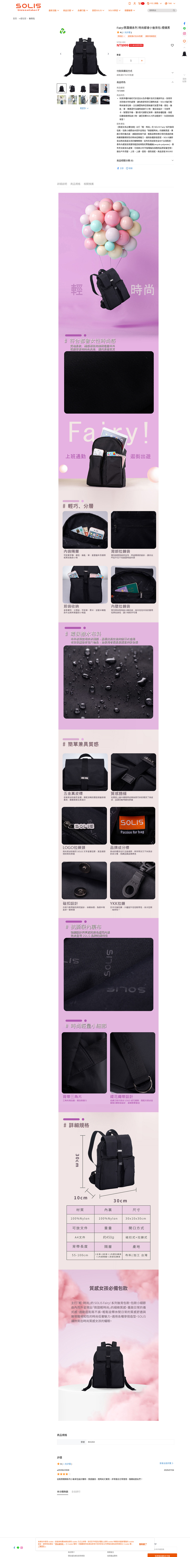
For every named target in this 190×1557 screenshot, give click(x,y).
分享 (122, 168)
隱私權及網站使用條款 (76, 1556)
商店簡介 (71, 1552)
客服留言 (110, 1552)
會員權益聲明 (112, 1556)
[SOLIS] (28, 7)
